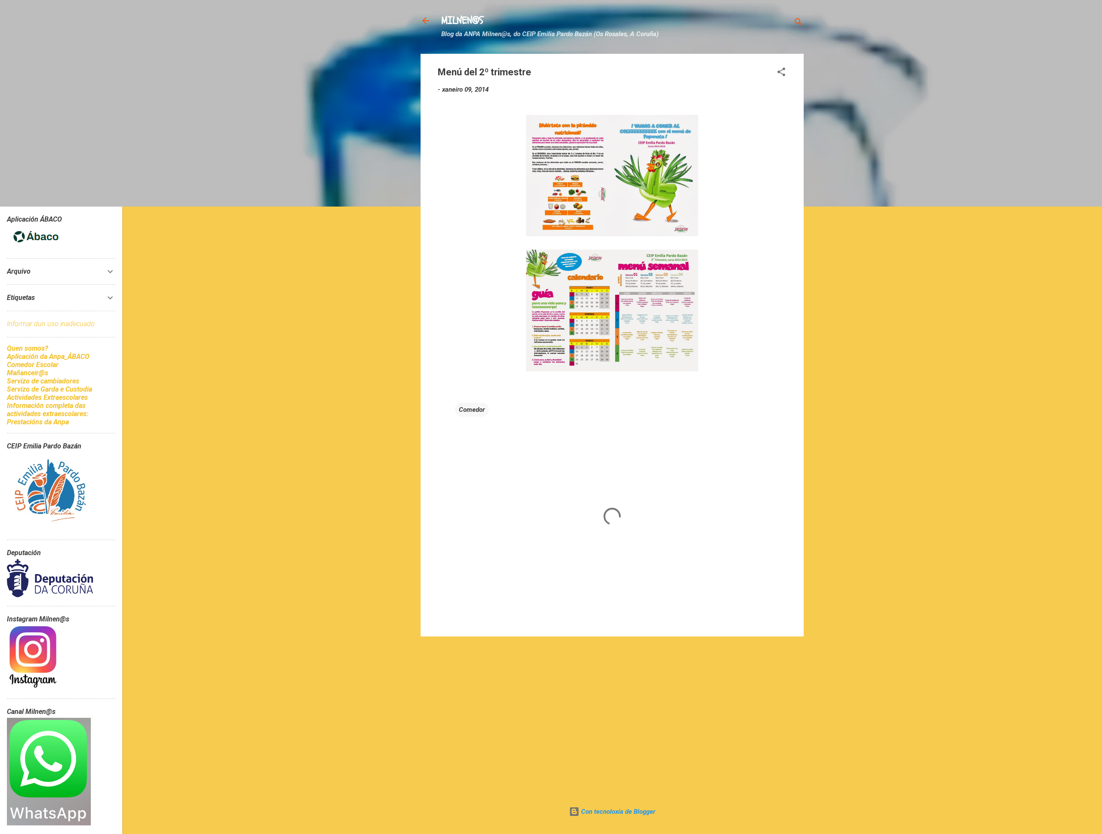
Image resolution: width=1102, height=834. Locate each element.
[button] (781, 73)
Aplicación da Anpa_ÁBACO (48, 356)
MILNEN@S (462, 20)
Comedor (472, 410)
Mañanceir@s (27, 373)
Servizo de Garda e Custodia (49, 389)
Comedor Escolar (33, 365)
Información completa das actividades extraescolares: (47, 410)
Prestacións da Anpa (38, 422)
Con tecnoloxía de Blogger (617, 811)
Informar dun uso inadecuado (51, 324)
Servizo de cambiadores (43, 381)
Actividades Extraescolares (47, 397)
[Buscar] (798, 23)
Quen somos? (27, 348)
